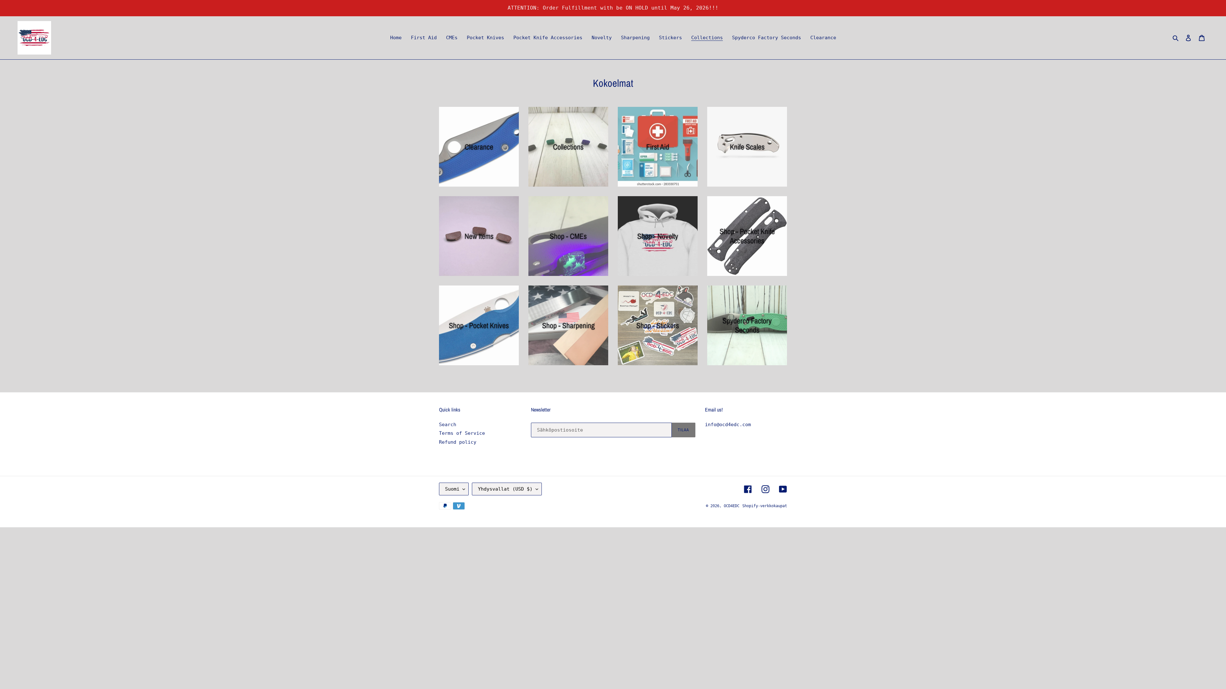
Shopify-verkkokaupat (764, 506)
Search (447, 424)
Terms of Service (462, 433)
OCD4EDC (731, 506)
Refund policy (457, 442)
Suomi (452, 489)
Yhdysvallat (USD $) (505, 489)
